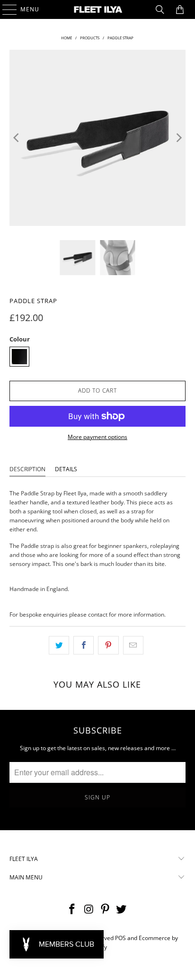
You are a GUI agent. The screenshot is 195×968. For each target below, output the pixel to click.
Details (66, 469)
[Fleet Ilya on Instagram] (89, 909)
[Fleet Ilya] (97, 9)
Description (27, 469)
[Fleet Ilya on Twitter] (122, 909)
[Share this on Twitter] (59, 645)
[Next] (178, 137)
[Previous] (16, 137)
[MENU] (5, 9)
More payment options (97, 437)
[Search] (160, 9)
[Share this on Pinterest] (108, 645)
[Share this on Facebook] (83, 645)
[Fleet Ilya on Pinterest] (105, 909)
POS (120, 938)
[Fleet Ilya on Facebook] (72, 909)
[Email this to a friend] (133, 645)
